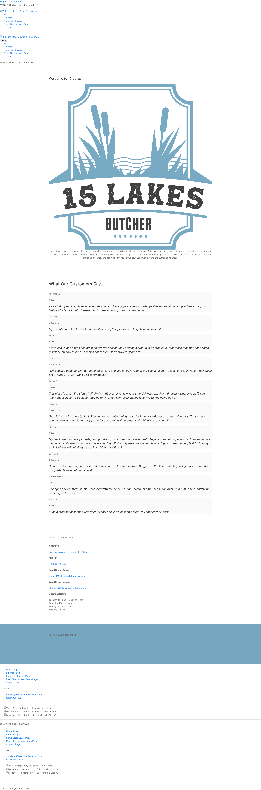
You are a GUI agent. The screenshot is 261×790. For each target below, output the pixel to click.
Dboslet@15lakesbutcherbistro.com (67, 576)
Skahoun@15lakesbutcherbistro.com (67, 588)
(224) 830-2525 (57, 564)
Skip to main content (10, 1)
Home (7, 14)
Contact (8, 27)
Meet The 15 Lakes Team (17, 24)
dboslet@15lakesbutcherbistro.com (24, 694)
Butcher (8, 17)
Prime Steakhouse (13, 21)
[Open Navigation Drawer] (1, 34)
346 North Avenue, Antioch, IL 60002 (68, 552)
